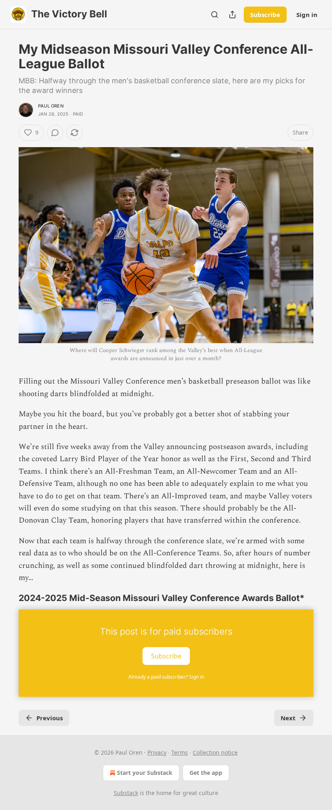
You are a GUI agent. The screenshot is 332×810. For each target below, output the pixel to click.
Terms (179, 752)
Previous (49, 718)
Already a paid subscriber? (166, 676)
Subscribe (265, 15)
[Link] (7, 597)
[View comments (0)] (55, 132)
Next (288, 718)
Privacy (156, 752)
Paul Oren (51, 106)
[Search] (214, 14)
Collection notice (215, 752)
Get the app (205, 772)
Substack (126, 793)
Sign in (306, 15)
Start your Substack (144, 772)
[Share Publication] (232, 14)
